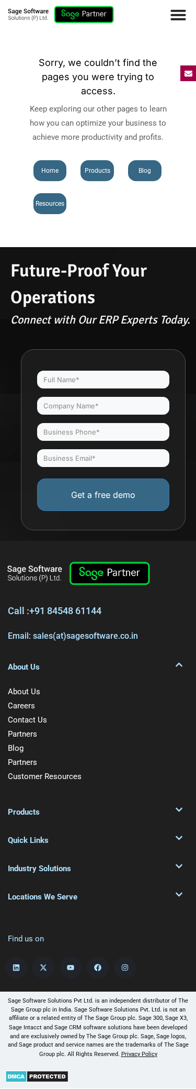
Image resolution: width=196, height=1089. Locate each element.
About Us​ (24, 667)
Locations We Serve (42, 897)
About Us (24, 691)
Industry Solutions (39, 868)
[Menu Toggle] (178, 14)
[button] (95, 667)
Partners (22, 734)
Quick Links (28, 840)
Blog (16, 748)
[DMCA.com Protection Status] (36, 1076)
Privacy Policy (139, 1054)
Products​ (24, 812)
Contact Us (27, 720)
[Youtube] (71, 968)
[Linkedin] (16, 968)
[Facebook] (98, 968)
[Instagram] (125, 968)
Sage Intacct (25, 1027)
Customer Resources (45, 776)
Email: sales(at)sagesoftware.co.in (73, 636)
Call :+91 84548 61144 (54, 610)
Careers (21, 705)
